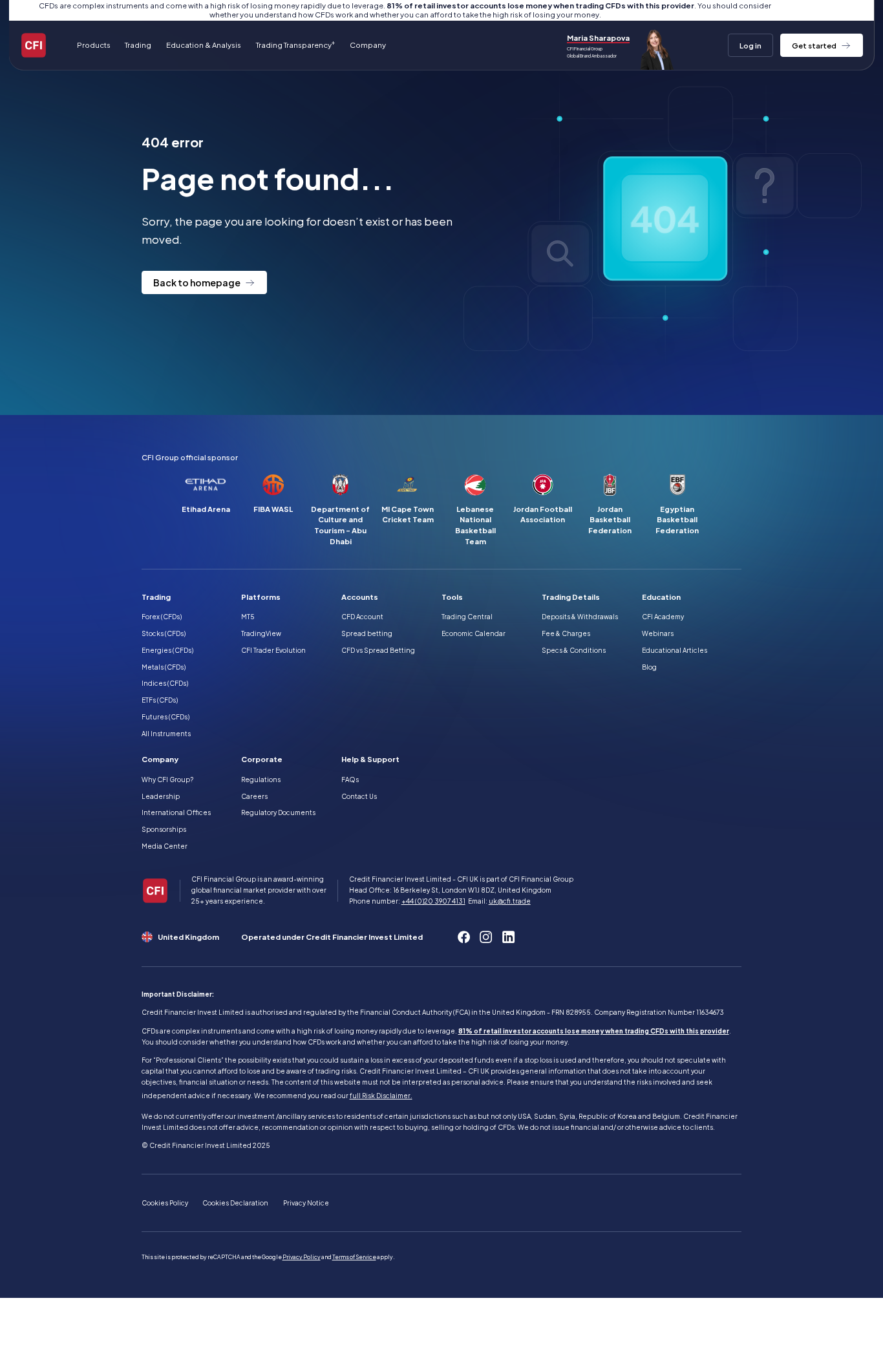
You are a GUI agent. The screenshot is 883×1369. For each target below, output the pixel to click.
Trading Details (571, 597)
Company (160, 759)
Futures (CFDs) (165, 717)
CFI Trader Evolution (273, 650)
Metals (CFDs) (164, 667)
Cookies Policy (165, 1203)
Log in (750, 45)
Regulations (261, 779)
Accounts (359, 597)
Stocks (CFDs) (164, 633)
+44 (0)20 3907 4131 (433, 901)
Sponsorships (164, 829)
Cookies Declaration (235, 1203)
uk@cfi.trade (510, 901)
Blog (649, 667)
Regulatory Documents (278, 812)
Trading (156, 597)
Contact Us (359, 796)
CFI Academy (663, 617)
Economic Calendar (473, 633)
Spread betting (366, 633)
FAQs (350, 779)
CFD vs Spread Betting (378, 650)
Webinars (658, 633)
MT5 (248, 617)
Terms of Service (354, 1256)
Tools (452, 597)
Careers (254, 796)
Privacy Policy (301, 1256)
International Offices (176, 812)
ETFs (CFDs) (160, 700)
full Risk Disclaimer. (381, 1095)
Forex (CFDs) (162, 617)
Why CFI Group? (167, 779)
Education (661, 597)
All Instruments (166, 734)
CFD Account (362, 617)
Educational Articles (674, 650)
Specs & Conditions (574, 650)
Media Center (164, 846)
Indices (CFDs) (165, 683)
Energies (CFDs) (167, 650)
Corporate (261, 759)
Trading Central (467, 617)
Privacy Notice (306, 1203)
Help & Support (370, 759)
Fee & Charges (566, 633)
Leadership (161, 796)
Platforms (261, 597)
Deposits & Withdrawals (580, 617)
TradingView (261, 633)
